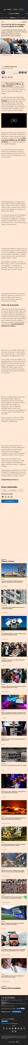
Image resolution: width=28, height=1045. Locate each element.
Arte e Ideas (3, 658)
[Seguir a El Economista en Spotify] (15, 1028)
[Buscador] (4, 13)
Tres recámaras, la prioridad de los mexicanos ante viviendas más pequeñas (13, 608)
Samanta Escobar (5, 612)
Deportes (3, 710)
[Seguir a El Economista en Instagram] (18, 1028)
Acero (21, 490)
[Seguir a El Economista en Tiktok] (15, 1031)
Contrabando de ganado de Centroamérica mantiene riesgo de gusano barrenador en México (13, 845)
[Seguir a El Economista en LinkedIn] (9, 1028)
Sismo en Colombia (20, 17)
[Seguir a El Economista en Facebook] (3, 1028)
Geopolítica (3, 737)
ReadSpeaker (15, 73)
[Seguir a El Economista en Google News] (24, 1028)
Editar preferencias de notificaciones (8, 1005)
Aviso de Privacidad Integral (20, 1003)
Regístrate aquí (4, 1021)
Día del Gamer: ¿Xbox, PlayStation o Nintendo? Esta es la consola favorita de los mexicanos (14, 792)
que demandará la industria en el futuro (12, 325)
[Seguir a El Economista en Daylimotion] (21, 1028)
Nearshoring (13, 490)
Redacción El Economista (6, 691)
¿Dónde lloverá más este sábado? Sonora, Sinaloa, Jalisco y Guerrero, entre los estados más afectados (13, 871)
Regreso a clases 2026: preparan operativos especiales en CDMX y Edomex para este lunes (13, 687)
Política (3, 579)
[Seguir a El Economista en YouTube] (12, 1028)
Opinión (3, 631)
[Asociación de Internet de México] (17, 1042)
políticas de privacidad (14, 1023)
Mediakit (8, 1002)
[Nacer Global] (20, 1009)
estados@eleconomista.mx (10, 479)
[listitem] (3, 72)
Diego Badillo (5, 849)
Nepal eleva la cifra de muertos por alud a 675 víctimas (13, 765)
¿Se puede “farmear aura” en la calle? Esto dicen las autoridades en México (13, 660)
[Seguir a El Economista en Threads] (12, 1031)
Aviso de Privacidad (10, 1003)
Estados (3, 684)
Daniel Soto (4, 665)
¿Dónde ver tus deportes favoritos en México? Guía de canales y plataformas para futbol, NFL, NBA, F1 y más (13, 713)
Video (2, 789)
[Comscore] (12, 1042)
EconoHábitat (4, 605)
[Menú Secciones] (1, 13)
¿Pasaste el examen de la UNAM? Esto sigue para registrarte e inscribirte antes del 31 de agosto (12, 581)
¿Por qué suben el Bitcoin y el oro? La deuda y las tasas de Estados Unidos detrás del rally (13, 634)
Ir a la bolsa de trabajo (17, 1011)
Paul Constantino (5, 586)
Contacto (3, 1004)
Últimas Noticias (4, 17)
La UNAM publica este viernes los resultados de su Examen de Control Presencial (12, 976)
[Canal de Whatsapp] (25, 897)
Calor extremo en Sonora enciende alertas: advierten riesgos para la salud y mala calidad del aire (13, 818)
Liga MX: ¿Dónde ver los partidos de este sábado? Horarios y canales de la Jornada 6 (12, 924)
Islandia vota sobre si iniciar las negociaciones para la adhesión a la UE (13, 739)
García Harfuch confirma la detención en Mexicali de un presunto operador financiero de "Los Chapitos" (13, 950)
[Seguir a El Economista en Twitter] (6, 1028)
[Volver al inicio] (14, 997)
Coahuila (5, 490)
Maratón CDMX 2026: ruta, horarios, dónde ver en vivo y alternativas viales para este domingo (13, 897)
